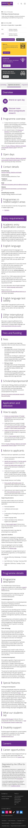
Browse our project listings (11, 416)
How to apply (20, 39)
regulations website (15, 785)
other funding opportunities (17, 428)
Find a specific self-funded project (12, 483)
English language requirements (15, 287)
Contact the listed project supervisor (13, 465)
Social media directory (7, 815)
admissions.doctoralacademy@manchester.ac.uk (13, 291)
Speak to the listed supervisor (12, 430)
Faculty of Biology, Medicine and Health (11, 172)
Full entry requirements (8, 39)
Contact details (5, 798)
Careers (20, 757)
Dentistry (6, 210)
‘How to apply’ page (11, 524)
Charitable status (5, 825)
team (19, 693)
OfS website (20, 778)
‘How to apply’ (12, 436)
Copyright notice (20, 820)
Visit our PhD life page (7, 719)
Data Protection (11, 820)
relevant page (12, 548)
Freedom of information (16, 823)
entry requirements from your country (11, 326)
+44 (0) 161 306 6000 (6, 796)
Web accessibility (5, 823)
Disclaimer (4, 820)
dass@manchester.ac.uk (7, 736)
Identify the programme (10, 461)
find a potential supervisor (13, 492)
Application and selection (14, 84)
